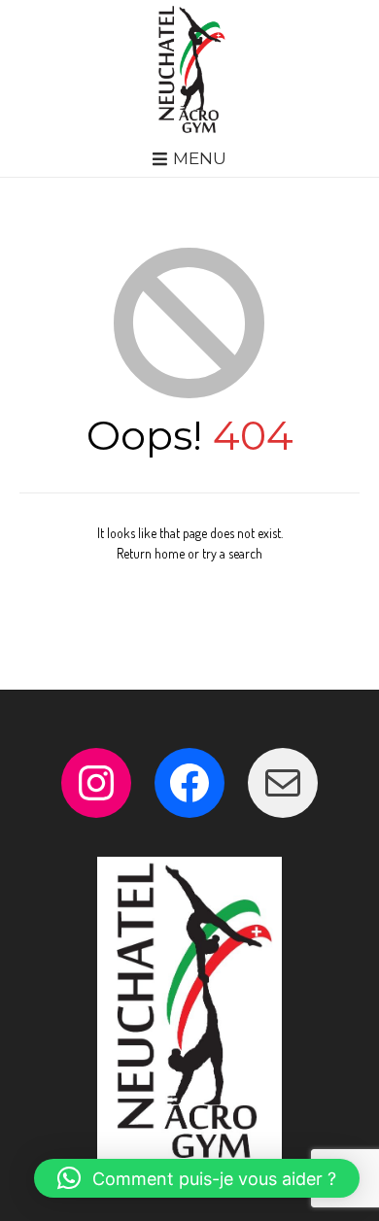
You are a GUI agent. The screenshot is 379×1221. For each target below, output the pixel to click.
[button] (197, 1178)
